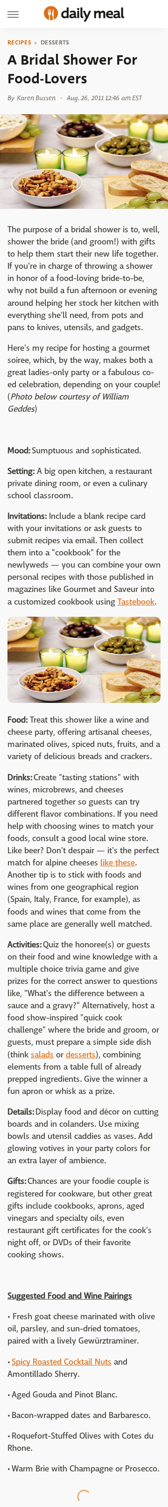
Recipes (19, 42)
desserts (81, 1054)
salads (42, 1054)
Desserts (55, 42)
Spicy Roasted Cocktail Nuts (62, 1362)
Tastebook (136, 602)
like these (117, 862)
